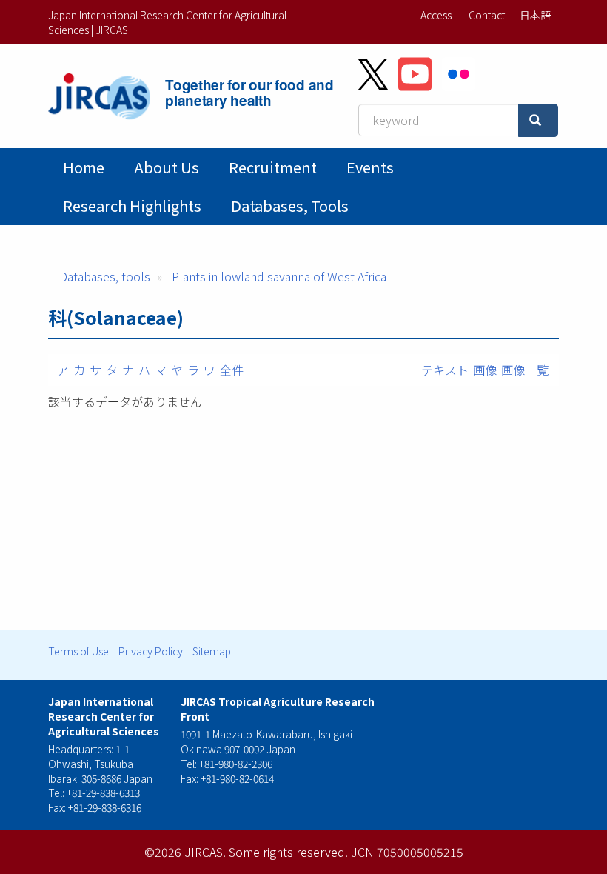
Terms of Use (78, 651)
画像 (485, 369)
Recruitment (273, 167)
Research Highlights (132, 205)
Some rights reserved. (288, 852)
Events (370, 167)
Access (436, 14)
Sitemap (211, 651)
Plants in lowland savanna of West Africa (279, 276)
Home (83, 167)
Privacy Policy (150, 651)
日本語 (535, 14)
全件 (232, 369)
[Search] (538, 120)
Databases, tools (290, 205)
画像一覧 (525, 369)
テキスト (445, 369)
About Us (166, 167)
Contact (487, 14)
